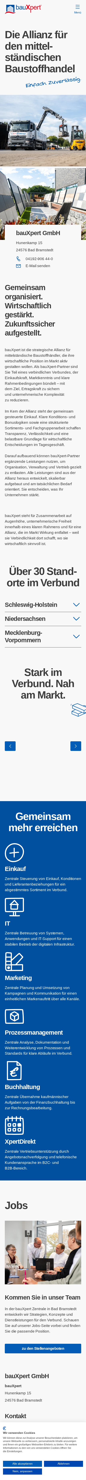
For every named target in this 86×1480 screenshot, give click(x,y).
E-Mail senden (38, 266)
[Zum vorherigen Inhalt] (10, 746)
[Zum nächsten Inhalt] (75, 746)
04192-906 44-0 (39, 259)
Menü (77, 12)
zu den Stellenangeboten (43, 1348)
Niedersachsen (25, 618)
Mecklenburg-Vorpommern (23, 636)
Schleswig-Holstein (31, 604)
